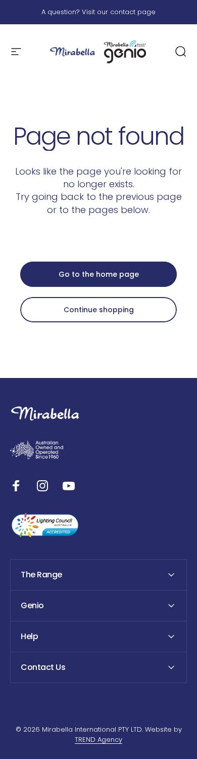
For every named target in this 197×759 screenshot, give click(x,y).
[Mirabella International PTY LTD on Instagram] (42, 486)
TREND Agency (98, 739)
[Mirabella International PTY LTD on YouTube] (69, 486)
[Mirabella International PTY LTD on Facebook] (16, 486)
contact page (133, 12)
